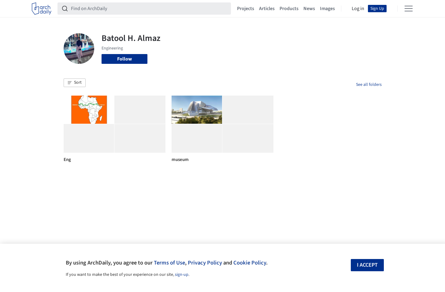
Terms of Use (169, 263)
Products (289, 8)
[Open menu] (408, 8)
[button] (75, 82)
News (309, 8)
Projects (245, 8)
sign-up (181, 275)
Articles (267, 8)
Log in (358, 8)
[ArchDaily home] (41, 8)
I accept (367, 265)
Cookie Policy (249, 263)
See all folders (369, 84)
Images (327, 8)
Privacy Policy (205, 263)
